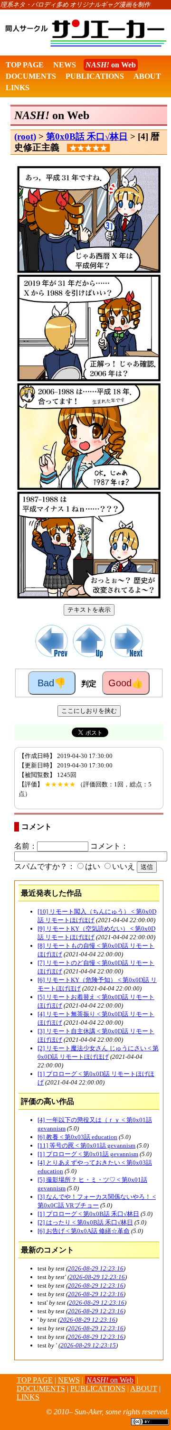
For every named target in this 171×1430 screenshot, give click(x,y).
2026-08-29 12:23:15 (88, 1345)
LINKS (17, 88)
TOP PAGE (25, 65)
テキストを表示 (89, 609)
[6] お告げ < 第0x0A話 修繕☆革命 (84, 1230)
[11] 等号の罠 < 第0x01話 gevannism (86, 1145)
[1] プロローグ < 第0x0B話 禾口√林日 (88, 1213)
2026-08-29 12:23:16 (96, 1268)
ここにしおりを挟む (89, 710)
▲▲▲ (7, 1413)
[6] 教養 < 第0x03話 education (77, 1136)
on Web (111, 65)
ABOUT (147, 76)
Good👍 (125, 683)
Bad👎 (52, 683)
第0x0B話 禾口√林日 (87, 136)
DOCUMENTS (31, 76)
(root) (25, 136)
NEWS (64, 65)
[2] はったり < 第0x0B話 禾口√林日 (85, 1222)
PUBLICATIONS (95, 76)
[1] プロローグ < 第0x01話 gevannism (88, 1154)
